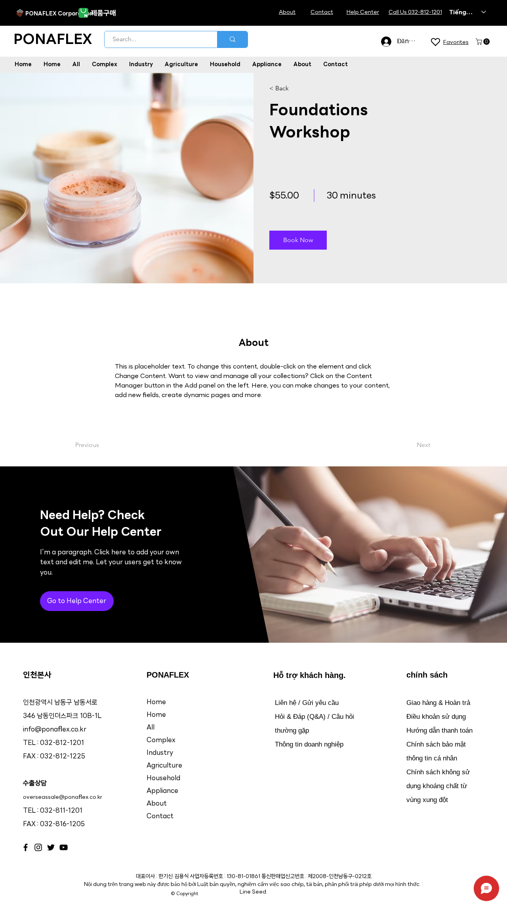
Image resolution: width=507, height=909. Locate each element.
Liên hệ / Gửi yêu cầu (307, 703)
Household (163, 778)
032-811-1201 (61, 811)
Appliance (162, 791)
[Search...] (232, 39)
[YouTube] (64, 847)
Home (156, 702)
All (150, 727)
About (157, 803)
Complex (161, 740)
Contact (160, 816)
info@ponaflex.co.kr (54, 729)
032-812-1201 (62, 743)
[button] (483, 41)
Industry (160, 753)
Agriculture (164, 765)
